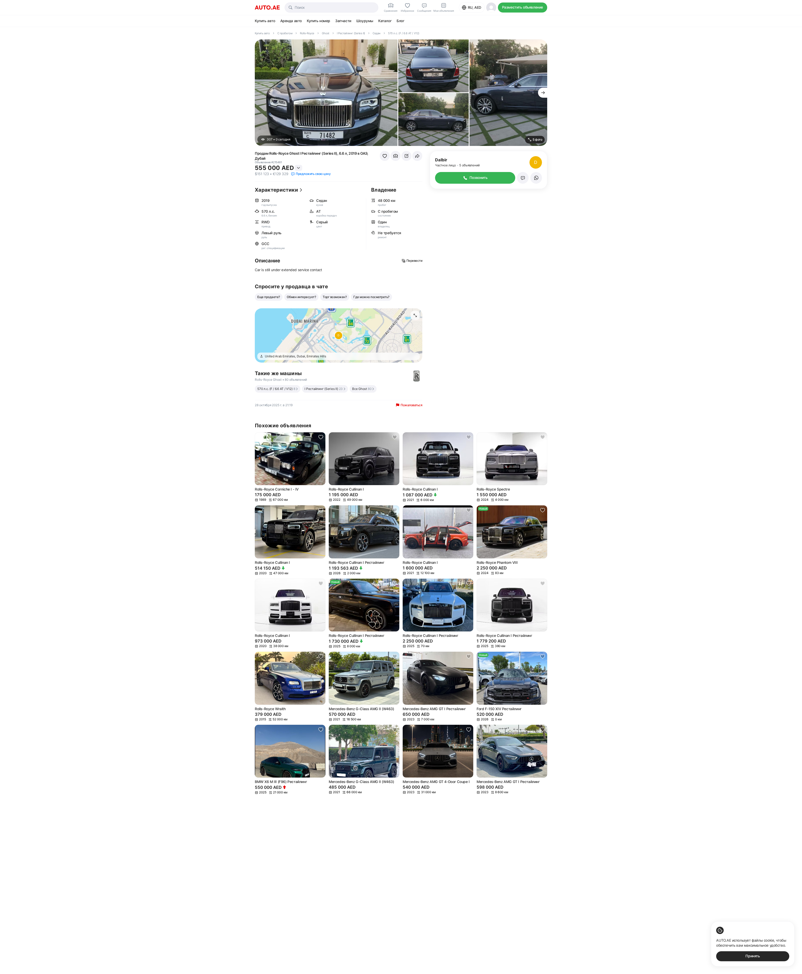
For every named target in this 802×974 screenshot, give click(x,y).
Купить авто (265, 21)
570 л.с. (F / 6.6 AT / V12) (276, 389)
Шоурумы (364, 21)
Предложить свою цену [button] (313, 174)
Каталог (385, 21)
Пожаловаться (411, 405)
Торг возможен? (335, 297)
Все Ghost (361, 389)
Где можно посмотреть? (371, 297)
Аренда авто (291, 21)
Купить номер (318, 21)
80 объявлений (296, 380)
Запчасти (343, 21)
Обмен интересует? (301, 297)
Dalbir (441, 159)
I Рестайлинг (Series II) (324, 389)
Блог (400, 21)
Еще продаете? (268, 297)
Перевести (414, 261)
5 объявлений (469, 165)
